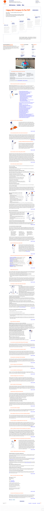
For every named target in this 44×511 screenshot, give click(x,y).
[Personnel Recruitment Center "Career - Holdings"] (34, 54)
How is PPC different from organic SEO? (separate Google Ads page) (26, 102)
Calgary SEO (29, 503)
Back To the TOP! (33, 139)
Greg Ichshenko (11, 0)
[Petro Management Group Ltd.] (34, 48)
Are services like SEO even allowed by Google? (25, 101)
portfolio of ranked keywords (28, 462)
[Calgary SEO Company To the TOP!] (4, 2)
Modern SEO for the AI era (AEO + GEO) (23, 104)
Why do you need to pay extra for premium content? (25, 108)
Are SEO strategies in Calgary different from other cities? (25, 114)
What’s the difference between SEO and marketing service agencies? (26, 115)
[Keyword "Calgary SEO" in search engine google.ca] (23, 47)
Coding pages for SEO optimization (24, 97)
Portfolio (19, 5)
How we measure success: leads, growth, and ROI (24, 93)
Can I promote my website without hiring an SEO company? (25, 107)
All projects (22, 44)
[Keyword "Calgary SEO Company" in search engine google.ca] (23, 53)
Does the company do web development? (23, 109)
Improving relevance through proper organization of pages (26, 95)
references (34, 44)
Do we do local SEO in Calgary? (22, 113)
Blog (23, 5)
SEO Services (12, 5)
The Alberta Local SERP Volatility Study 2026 (8, 45)
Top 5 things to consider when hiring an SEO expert (24, 105)
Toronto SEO (38, 503)
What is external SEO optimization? (24, 100)
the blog (11, 44)
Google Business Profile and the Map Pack (23, 112)
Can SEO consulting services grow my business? (24, 92)
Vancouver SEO (34, 503)
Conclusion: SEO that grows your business (23, 117)
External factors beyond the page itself (24, 98)
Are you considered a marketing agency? (23, 110)
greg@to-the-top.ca (37, 1)
